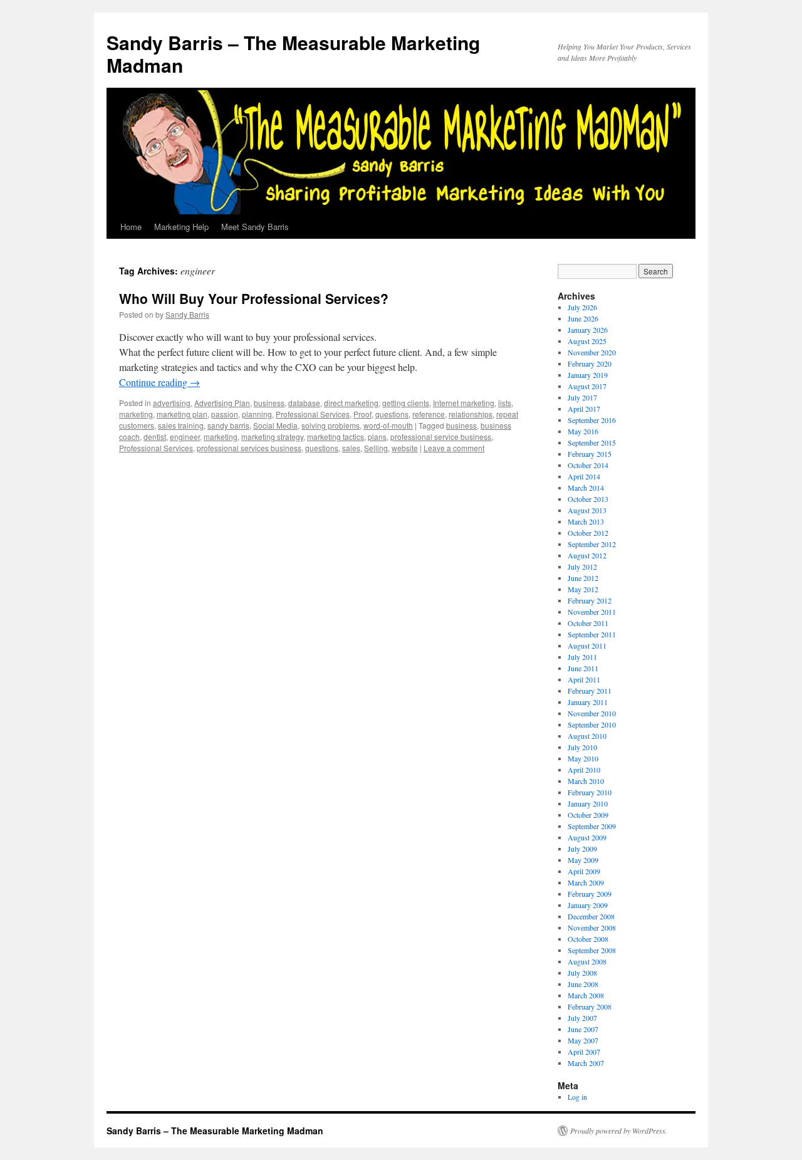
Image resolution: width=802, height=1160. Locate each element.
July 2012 (582, 567)
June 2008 (583, 984)
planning (257, 414)
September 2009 (592, 826)
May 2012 (583, 589)
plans (377, 436)
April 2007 (584, 1052)
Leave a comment (454, 447)
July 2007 (582, 1018)
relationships (470, 414)
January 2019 (588, 375)
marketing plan (182, 414)
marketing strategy (272, 436)
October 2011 (588, 623)
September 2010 (592, 724)
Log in (577, 1097)
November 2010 (592, 713)
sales (351, 447)
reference (428, 414)
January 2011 (588, 702)
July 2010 (582, 747)
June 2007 (583, 1029)
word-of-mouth (388, 425)
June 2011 (583, 668)
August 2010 (587, 736)
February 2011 (590, 691)
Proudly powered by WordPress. (618, 1131)
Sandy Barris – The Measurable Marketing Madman (293, 53)
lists (504, 402)
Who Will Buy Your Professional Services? (253, 298)
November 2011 (592, 612)
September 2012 (592, 544)
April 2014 (584, 476)
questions (392, 414)
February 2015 (590, 454)
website (405, 447)
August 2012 (587, 555)
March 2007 (586, 1063)
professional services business (249, 447)
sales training (181, 425)
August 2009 (587, 837)
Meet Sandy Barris (255, 227)
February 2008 (590, 1006)
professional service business (440, 436)
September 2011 (592, 634)
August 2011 (587, 645)
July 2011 (582, 657)
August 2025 (587, 341)
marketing (136, 414)
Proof (362, 414)
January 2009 (588, 905)
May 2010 (583, 758)
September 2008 (592, 950)
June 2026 (583, 318)
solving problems (330, 425)
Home (131, 227)
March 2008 (586, 995)
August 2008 (587, 961)
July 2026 (582, 307)
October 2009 (588, 815)
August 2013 (587, 510)
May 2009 (583, 860)
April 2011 (584, 679)
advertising (171, 402)
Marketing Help (181, 227)
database (304, 402)
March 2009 (586, 882)
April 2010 (584, 770)
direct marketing (351, 402)
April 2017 (584, 409)
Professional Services (313, 414)
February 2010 (590, 792)
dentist (154, 436)
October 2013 (588, 499)
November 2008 (592, 927)
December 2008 (591, 916)
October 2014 (588, 465)
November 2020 (592, 352)
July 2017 (582, 397)
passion (224, 414)
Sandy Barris (187, 314)
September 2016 (592, 420)
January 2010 (588, 803)
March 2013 (586, 521)
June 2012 (583, 578)
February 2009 (590, 894)
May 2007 (583, 1040)
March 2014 (586, 488)
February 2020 (590, 363)
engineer (185, 436)
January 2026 (588, 330)
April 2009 (584, 871)
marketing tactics (335, 436)
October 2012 (588, 533)
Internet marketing (463, 402)
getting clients (405, 402)
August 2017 (587, 386)
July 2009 (582, 849)
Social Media (275, 425)
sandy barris (228, 425)
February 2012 (590, 600)
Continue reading (159, 382)
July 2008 (582, 973)
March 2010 (586, 781)
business (269, 402)
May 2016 (583, 431)
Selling (376, 447)
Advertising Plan (222, 402)
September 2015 (592, 442)
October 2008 (588, 939)
